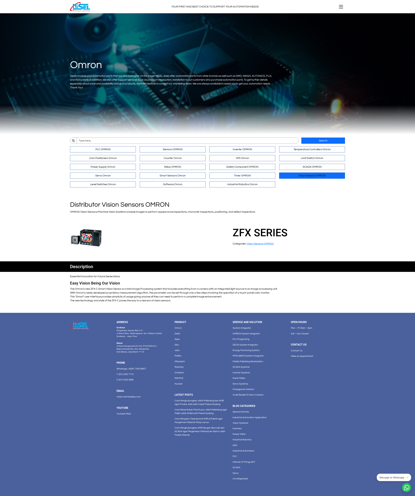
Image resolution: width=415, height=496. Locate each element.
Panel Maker (239, 378)
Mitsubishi (180, 361)
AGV (235, 445)
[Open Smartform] (406, 487)
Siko (177, 345)
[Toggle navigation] (341, 7)
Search (323, 140)
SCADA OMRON (312, 167)
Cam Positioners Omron (103, 158)
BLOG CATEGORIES (244, 405)
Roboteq (179, 367)
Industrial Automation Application (250, 417)
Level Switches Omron (103, 184)
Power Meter (239, 434)
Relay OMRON (172, 167)
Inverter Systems (241, 372)
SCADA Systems (241, 367)
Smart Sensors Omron (173, 175)
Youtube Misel (124, 413)
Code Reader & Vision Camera (248, 395)
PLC (235, 456)
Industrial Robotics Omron (242, 184)
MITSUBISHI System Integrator (248, 356)
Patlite (178, 356)
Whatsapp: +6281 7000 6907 (131, 369)
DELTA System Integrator (245, 345)
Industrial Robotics (242, 439)
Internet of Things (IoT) (244, 462)
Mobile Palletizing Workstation (248, 361)
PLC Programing (241, 339)
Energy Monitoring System (246, 350)
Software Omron (172, 184)
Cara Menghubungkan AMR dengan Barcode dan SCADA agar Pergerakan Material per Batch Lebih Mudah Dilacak (200, 431)
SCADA (236, 467)
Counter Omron (173, 158)
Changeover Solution (243, 389)
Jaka (177, 350)
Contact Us (296, 350)
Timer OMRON (242, 175)
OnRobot (179, 372)
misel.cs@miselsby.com (129, 397)
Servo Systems (240, 384)
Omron (178, 328)
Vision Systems (240, 423)
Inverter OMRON (242, 149)
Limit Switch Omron (312, 158)
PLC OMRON (103, 149)
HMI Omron (242, 158)
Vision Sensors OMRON (312, 175)
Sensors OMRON (173, 149)
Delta (177, 333)
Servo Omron (103, 175)
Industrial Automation (244, 451)
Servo (236, 473)
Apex (177, 339)
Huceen (179, 384)
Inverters (237, 428)
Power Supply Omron (103, 167)
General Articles (241, 412)
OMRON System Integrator (246, 333)
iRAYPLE (179, 378)
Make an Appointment (302, 356)
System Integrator (242, 328)
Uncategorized (240, 478)
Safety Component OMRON (242, 167)
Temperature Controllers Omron (312, 149)
